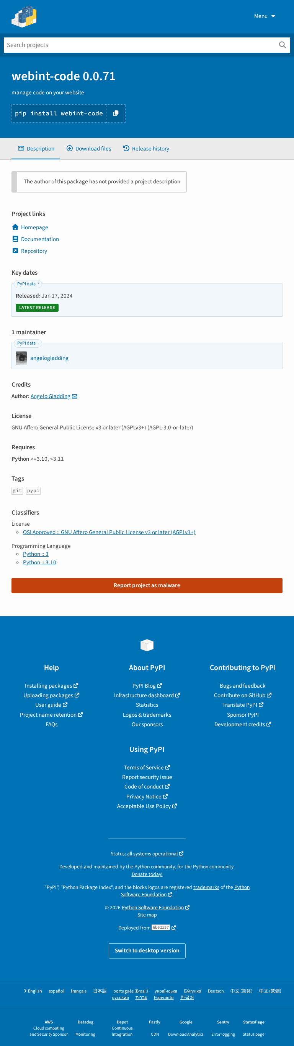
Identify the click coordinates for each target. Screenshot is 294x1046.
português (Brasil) (130, 991)
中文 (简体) (241, 991)
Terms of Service (144, 767)
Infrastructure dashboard (144, 695)
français (79, 991)
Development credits (239, 724)
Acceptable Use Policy (144, 806)
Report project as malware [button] (147, 585)
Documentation (40, 239)
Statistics (147, 705)
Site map (147, 914)
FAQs (51, 724)
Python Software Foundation (153, 907)
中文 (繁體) (270, 991)
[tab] (35, 148)
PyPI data (26, 284)
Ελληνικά (192, 991)
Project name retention (48, 715)
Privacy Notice (144, 796)
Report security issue (147, 777)
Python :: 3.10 (39, 562)
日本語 (100, 991)
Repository (34, 251)
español (56, 991)
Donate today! (147, 874)
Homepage (34, 227)
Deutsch (216, 991)
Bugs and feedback (243, 686)
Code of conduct (143, 786)
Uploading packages (48, 695)
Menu (261, 16)
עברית (141, 997)
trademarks (206, 887)
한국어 (187, 997)
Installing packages (48, 686)
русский (120, 997)
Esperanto (164, 997)
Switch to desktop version (147, 950)
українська (166, 991)
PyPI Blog (144, 686)
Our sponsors (147, 724)
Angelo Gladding (50, 396)
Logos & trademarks (147, 715)
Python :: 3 (36, 554)
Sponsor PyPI (243, 715)
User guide (48, 705)
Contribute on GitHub (239, 695)
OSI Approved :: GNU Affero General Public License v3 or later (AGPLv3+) (109, 532)
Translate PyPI (239, 705)
